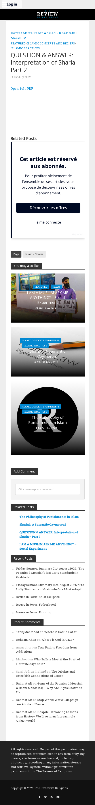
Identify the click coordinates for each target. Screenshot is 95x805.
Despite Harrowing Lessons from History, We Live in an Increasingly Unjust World (47, 716)
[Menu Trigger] (4, 4)
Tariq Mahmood (27, 632)
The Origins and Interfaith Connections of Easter (45, 673)
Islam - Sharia (34, 254)
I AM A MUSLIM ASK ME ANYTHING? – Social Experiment (47, 297)
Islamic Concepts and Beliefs (51, 43)
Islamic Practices (25, 48)
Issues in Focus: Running (33, 612)
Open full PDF (22, 88)
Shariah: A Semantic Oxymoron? (47, 354)
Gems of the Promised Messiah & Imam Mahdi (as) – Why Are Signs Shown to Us (49, 687)
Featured (18, 43)
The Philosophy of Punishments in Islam (47, 420)
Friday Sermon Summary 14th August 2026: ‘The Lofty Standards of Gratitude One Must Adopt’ (50, 587)
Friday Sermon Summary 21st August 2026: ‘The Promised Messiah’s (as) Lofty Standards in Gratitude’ (50, 572)
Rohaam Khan (26, 640)
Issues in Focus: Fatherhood (36, 604)
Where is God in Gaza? (60, 632)
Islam (56, 286)
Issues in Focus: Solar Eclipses (38, 597)
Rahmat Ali (24, 683)
